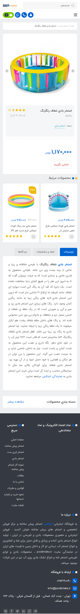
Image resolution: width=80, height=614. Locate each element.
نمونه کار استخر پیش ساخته (16, 467)
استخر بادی (60, 126)
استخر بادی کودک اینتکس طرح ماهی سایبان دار (60, 228)
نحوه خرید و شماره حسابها (14, 496)
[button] (30, 15)
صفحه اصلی (17, 440)
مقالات (20, 476)
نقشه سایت (18, 505)
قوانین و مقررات (15, 488)
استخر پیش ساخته (14, 446)
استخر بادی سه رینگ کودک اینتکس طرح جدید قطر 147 (23, 228)
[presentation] (73, 71)
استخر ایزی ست (15, 452)
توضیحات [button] (68, 252)
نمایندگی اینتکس (52, 376)
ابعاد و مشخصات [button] (45, 252)
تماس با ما (18, 482)
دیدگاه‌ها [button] (22, 252)
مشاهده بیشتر (16, 402)
